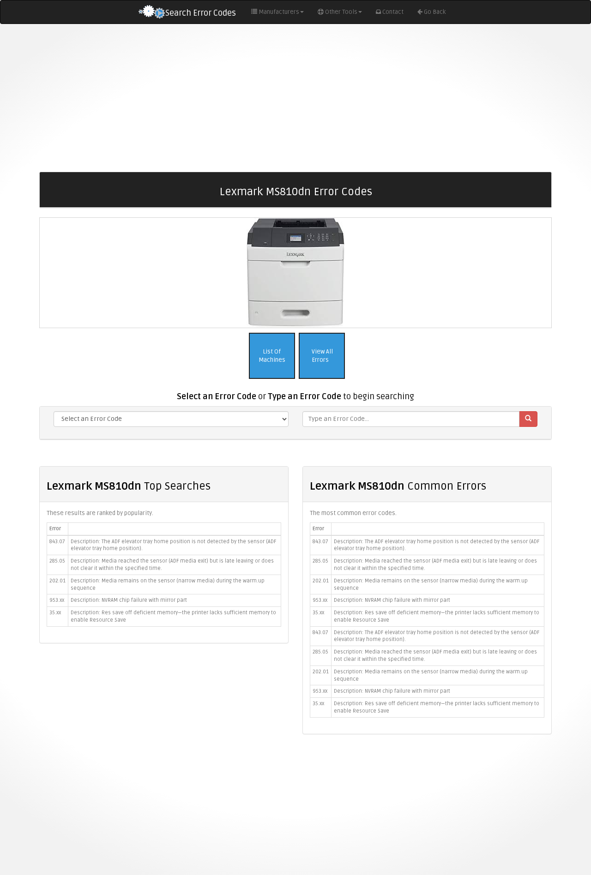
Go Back (435, 12)
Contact (393, 12)
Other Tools (341, 12)
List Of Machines (272, 356)
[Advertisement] (295, 97)
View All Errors (321, 356)
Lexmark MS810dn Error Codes (295, 191)
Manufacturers (279, 12)
